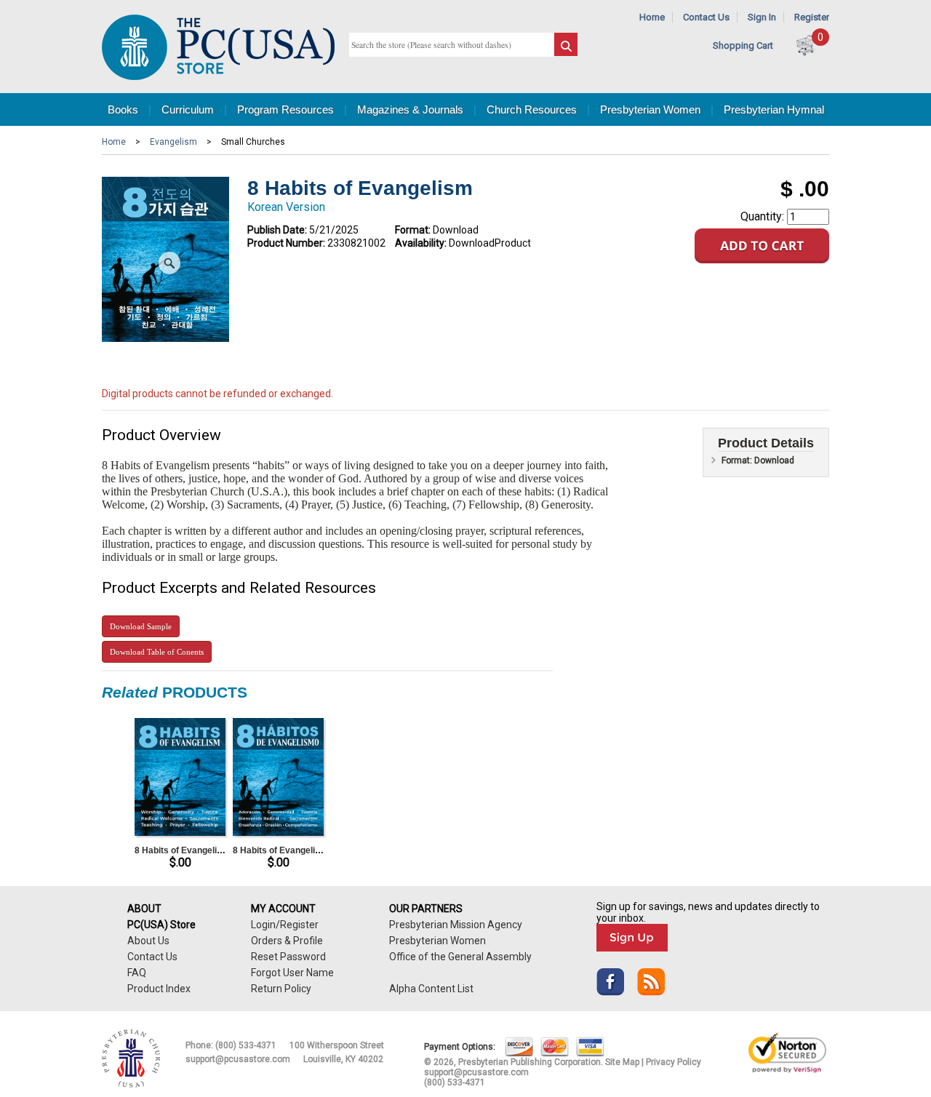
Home (652, 17)
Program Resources (285, 109)
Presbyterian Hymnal (774, 109)
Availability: (421, 243)
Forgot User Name (292, 972)
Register (811, 17)
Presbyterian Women (650, 109)
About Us (148, 940)
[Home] (218, 76)
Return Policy (281, 988)
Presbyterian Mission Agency (455, 924)
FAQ (136, 972)
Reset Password (288, 956)
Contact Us (706, 17)
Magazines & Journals (410, 109)
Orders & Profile (287, 940)
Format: (413, 230)
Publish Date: (277, 230)
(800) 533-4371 (245, 1045)
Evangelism (173, 142)
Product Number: (286, 243)
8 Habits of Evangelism (182, 850)
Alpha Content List (431, 988)
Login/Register (285, 924)
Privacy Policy (673, 1062)
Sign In (762, 17)
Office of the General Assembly (460, 956)
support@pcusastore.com (237, 1059)
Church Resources (532, 109)
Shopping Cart (743, 45)
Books (123, 109)
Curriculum (187, 109)
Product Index (159, 988)
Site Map (622, 1062)
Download (141, 626)
